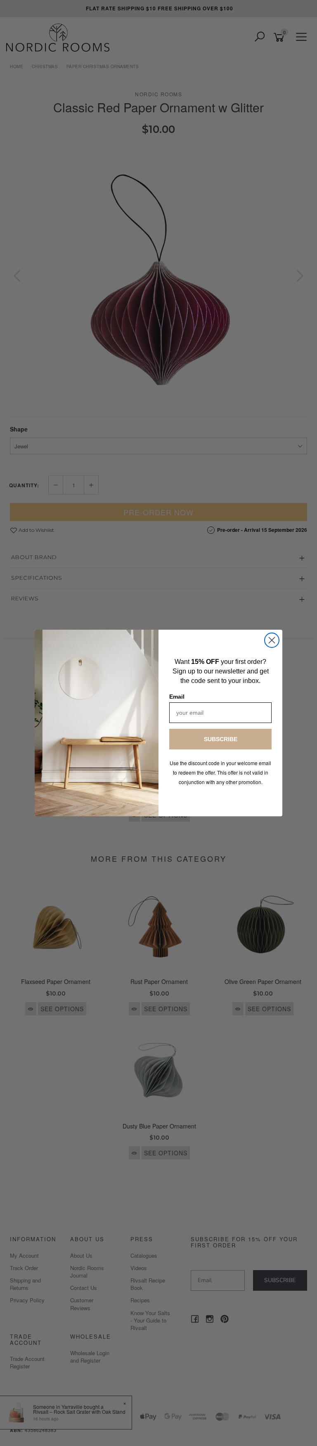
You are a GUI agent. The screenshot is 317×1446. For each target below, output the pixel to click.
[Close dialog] (272, 640)
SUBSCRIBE (220, 739)
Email (177, 696)
